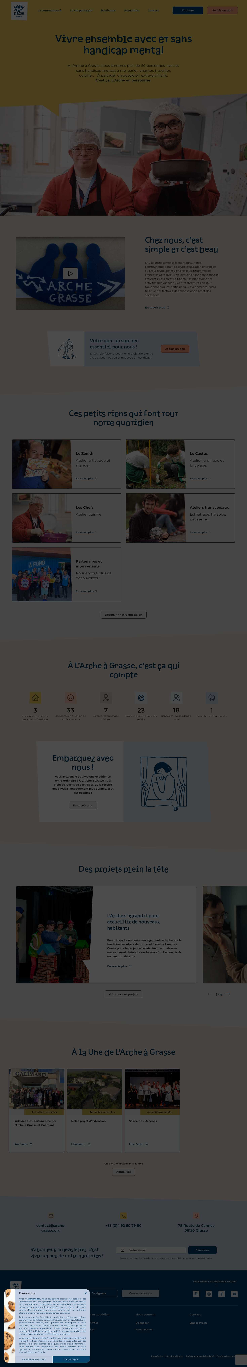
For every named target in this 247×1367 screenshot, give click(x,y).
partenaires (34, 1298)
